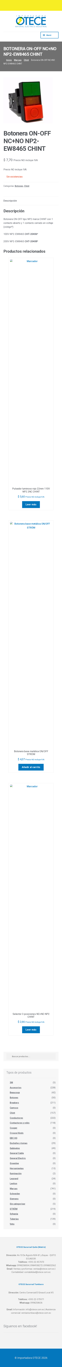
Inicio (9, 60)
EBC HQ (13, 1138)
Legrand (14, 1178)
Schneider (15, 1193)
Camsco (14, 1108)
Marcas (18, 60)
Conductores (16, 1118)
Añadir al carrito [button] (31, 767)
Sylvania (14, 1214)
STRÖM (13, 1209)
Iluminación (16, 1173)
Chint (26, 60)
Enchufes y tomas (18, 1143)
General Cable (17, 1153)
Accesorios (15, 1087)
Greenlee (14, 1163)
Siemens (14, 1199)
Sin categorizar (17, 1204)
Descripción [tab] (10, 200)
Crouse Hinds (16, 1133)
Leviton (13, 1183)
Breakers (14, 1102)
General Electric (18, 1158)
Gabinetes (15, 1148)
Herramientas (17, 1168)
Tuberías (14, 1219)
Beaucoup (15, 1092)
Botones (19, 186)
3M (11, 1082)
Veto (12, 1224)
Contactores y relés (19, 1123)
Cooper (13, 1128)
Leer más (31, 504)
